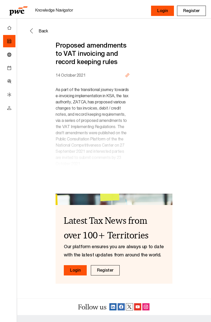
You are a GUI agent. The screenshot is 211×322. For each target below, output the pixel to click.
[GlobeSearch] (9, 54)
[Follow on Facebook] (121, 306)
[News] (9, 41)
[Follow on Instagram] (146, 306)
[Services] (9, 94)
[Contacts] (9, 108)
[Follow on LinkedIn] (113, 306)
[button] (162, 11)
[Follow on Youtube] (137, 306)
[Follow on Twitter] (129, 306)
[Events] (9, 68)
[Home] (9, 28)
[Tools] (9, 81)
